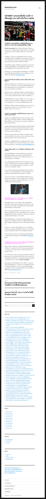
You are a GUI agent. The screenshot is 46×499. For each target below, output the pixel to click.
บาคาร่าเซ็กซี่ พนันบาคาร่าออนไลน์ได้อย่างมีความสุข (17, 353)
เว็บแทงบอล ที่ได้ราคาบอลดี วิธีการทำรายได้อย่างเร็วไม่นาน (18, 355)
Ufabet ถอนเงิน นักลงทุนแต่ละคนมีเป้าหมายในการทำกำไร (18, 317)
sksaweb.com (10, 7)
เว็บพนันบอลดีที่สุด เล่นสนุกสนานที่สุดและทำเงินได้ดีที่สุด (17, 348)
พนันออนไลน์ (8, 441)
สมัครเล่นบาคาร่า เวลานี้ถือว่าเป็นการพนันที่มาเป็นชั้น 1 (17, 347)
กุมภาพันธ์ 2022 (9, 423)
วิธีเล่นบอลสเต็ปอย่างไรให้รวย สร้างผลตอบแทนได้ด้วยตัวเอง (18, 352)
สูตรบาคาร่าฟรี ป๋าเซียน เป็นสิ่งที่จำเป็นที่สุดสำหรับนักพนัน (18, 380)
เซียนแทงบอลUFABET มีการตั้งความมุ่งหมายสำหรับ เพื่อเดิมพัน (19, 397)
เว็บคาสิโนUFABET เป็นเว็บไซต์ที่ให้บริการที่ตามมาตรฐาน (18, 392)
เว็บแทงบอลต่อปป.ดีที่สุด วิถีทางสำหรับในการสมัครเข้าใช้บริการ (19, 362)
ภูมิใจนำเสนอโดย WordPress (16, 495)
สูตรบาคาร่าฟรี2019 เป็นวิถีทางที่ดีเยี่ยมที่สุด (15, 327)
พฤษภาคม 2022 (9, 418)
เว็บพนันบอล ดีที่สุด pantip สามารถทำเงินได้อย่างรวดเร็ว (18, 360)
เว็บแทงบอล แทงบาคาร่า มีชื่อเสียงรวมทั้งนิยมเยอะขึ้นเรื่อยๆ (18, 382)
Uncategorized (9, 439)
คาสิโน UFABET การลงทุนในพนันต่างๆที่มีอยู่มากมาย (17, 400)
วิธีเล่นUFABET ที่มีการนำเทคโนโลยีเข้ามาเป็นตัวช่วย (17, 395)
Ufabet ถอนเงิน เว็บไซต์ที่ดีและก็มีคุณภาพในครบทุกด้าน (18, 332)
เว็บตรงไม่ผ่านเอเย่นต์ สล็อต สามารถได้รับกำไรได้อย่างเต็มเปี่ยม (19, 393)
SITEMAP (7, 480)
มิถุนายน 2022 (9, 416)
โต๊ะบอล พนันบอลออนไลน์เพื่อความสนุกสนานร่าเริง (17, 357)
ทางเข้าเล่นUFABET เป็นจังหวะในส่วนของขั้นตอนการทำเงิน (18, 337)
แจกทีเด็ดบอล (7, 491)
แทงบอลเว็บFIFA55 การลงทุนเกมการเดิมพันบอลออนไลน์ (18, 363)
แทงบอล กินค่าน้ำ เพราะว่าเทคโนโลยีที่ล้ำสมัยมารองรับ (17, 319)
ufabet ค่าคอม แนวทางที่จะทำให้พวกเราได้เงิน (16, 367)
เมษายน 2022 (9, 420)
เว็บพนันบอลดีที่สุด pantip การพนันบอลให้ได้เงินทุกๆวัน (17, 344)
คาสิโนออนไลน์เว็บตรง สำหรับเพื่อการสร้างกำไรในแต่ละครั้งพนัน (19, 329)
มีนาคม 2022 (9, 421)
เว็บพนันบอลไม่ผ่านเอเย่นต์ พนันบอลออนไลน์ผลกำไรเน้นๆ (18, 383)
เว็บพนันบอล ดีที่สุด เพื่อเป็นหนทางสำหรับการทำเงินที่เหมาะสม (19, 365)
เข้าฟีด (7, 456)
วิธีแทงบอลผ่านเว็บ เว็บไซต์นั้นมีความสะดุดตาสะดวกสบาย (18, 372)
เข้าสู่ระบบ (8, 454)
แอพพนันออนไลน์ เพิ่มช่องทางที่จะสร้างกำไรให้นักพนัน (17, 388)
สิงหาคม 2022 (9, 413)
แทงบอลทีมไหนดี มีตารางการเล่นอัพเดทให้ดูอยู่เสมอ (17, 385)
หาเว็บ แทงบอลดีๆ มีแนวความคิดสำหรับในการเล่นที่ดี (17, 345)
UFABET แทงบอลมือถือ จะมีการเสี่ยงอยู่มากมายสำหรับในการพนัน (20, 320)
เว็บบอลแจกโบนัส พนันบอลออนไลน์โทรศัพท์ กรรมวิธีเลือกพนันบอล (20, 322)
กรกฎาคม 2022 (9, 415)
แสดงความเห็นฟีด (9, 457)
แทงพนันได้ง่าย (8, 483)
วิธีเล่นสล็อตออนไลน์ (9, 488)
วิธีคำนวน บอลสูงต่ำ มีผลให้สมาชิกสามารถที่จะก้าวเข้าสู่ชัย (18, 335)
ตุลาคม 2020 (9, 428)
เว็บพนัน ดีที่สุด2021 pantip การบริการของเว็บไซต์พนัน (17, 340)
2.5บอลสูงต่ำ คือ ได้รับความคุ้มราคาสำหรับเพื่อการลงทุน (18, 330)
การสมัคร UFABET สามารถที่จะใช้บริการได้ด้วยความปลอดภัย (19, 387)
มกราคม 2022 (9, 425)
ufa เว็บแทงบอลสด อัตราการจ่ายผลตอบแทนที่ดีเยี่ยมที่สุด (18, 377)
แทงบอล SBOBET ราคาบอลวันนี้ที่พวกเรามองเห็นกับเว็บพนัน (18, 342)
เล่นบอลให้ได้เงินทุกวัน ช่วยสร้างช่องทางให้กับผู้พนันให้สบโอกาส (19, 368)
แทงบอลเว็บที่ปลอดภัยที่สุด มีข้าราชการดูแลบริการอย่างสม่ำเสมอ (19, 370)
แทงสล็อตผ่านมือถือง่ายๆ (10, 486)
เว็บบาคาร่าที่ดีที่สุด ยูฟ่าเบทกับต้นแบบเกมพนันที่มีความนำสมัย (19, 378)
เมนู (39, 7)
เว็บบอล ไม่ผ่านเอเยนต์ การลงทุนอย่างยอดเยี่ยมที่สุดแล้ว (17, 339)
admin (7, 272)
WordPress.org (9, 459)
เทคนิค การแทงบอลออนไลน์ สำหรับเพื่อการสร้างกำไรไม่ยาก (18, 334)
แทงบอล (18, 272)
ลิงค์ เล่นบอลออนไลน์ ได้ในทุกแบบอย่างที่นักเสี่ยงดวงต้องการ (18, 358)
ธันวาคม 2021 (9, 426)
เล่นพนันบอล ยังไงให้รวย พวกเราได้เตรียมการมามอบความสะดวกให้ (20, 375)
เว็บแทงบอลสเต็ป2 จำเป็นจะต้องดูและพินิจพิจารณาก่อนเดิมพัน (19, 398)
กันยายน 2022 (9, 411)
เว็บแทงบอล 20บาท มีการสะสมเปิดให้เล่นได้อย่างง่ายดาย (18, 350)
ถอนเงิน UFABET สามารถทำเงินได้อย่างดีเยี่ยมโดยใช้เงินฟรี (18, 373)
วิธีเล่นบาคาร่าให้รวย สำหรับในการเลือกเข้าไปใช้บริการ (17, 390)
